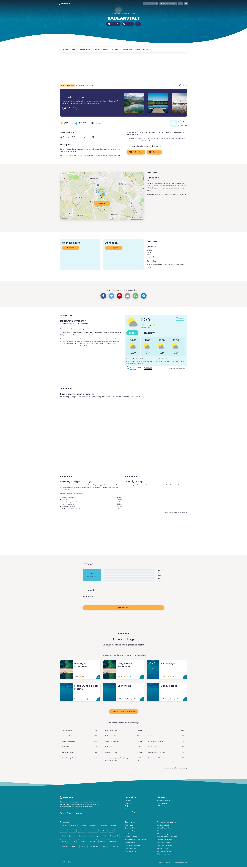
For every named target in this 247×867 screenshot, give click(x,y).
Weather (105, 49)
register (71, 248)
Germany (104, 825)
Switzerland (116, 13)
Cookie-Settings (130, 812)
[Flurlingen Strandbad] (66, 662)
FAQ (126, 806)
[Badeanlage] (153, 662)
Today (132, 332)
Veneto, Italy (129, 834)
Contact (127, 809)
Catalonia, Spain (130, 828)
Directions (74, 49)
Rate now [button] (156, 152)
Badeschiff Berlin (162, 848)
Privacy (168, 862)
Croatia (64, 836)
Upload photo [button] (138, 152)
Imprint (161, 862)
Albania (64, 825)
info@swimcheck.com (164, 800)
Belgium (73, 825)
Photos (65, 49)
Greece (82, 831)
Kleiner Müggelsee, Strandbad (167, 837)
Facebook (70, 813)
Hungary (106, 846)
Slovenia (74, 846)
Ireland (104, 831)
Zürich (133, 13)
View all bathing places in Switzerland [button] (123, 711)
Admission (96, 49)
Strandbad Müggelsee (164, 839)
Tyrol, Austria (129, 825)
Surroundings (147, 49)
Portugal (82, 841)
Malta (104, 836)
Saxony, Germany (130, 848)
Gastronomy (115, 49)
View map (129, 24)
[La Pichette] (109, 685)
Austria (64, 841)
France (73, 831)
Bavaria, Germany (131, 837)
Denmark (93, 825)
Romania (92, 841)
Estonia (113, 825)
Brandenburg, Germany (132, 845)
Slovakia (64, 846)
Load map (102, 203)
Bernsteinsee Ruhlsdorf (164, 851)
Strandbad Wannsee (163, 842)
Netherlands (114, 836)
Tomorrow (149, 332)
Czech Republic (94, 846)
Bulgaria (83, 825)
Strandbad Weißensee (164, 845)
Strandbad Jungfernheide (165, 834)
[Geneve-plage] (153, 685)
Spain (83, 846)
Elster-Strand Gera (163, 854)
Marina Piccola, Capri (164, 828)
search (176, 188)
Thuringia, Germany (131, 851)
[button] (150, 3)
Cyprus (115, 846)
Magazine (128, 800)
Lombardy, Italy (130, 831)
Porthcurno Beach (163, 825)
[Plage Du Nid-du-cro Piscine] (66, 685)
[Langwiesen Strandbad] (109, 662)
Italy (111, 831)
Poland (73, 841)
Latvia (73, 836)
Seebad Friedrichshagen (165, 831)
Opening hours (85, 49)
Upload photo (72, 108)
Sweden (102, 841)
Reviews (137, 49)
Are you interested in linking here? (175, 512)
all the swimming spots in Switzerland (174, 194)
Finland (64, 831)
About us (128, 803)
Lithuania (82, 836)
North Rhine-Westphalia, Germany (136, 839)
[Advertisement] (118, 67)
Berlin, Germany (130, 842)
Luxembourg (93, 836)
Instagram (78, 813)
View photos (115, 24)
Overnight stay (127, 49)
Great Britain (93, 831)
